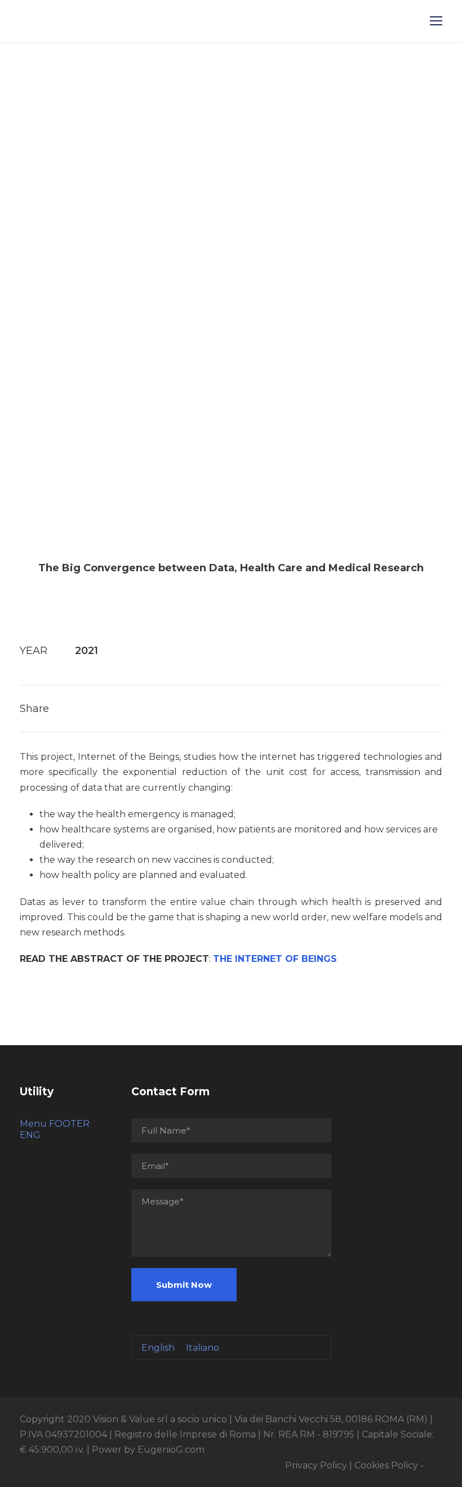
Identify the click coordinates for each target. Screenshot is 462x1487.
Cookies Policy (386, 1465)
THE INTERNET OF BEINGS (275, 958)
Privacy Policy (316, 1465)
